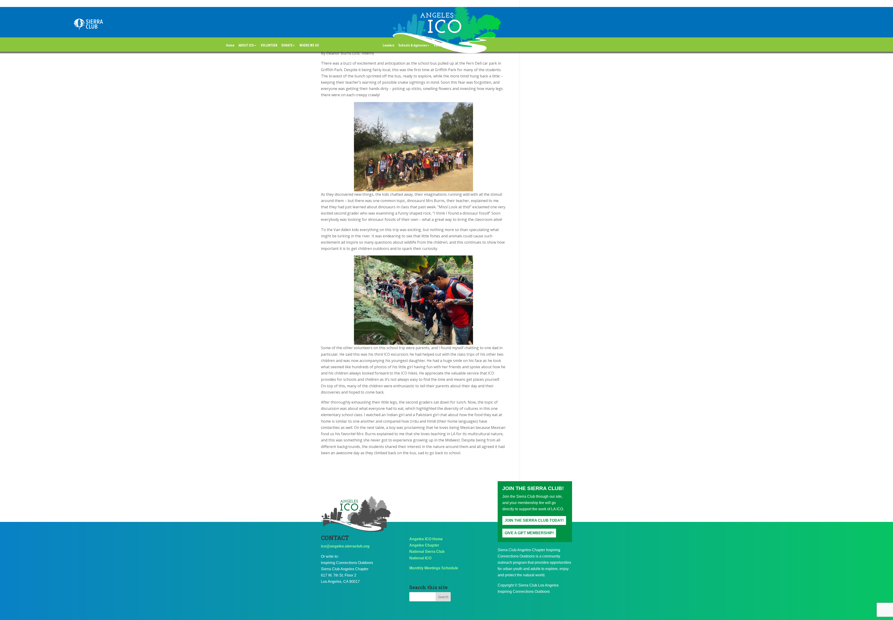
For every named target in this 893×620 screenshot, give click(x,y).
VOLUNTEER (269, 45)
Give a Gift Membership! (529, 533)
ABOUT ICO (246, 45)
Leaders (388, 45)
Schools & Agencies (412, 45)
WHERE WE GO (309, 45)
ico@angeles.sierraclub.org (345, 546)
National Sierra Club (427, 552)
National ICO (420, 558)
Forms (438, 45)
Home (230, 45)
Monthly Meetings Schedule (433, 568)
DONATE (287, 45)
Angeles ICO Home (426, 539)
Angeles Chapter (424, 545)
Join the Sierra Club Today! (534, 520)
